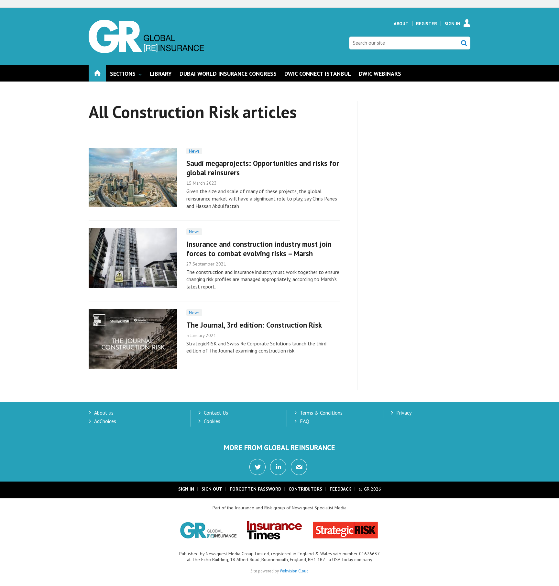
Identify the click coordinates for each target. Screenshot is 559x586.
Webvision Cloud (294, 570)
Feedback (340, 489)
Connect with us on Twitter (257, 467)
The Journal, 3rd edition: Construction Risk (254, 325)
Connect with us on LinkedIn (278, 467)
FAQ (304, 421)
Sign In (452, 23)
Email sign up (298, 467)
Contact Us (216, 412)
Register (426, 23)
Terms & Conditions (321, 412)
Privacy (403, 412)
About (401, 23)
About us (104, 412)
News (194, 151)
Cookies (212, 421)
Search (464, 43)
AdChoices (105, 421)
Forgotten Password (255, 489)
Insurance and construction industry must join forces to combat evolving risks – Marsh (259, 248)
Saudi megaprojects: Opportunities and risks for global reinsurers (262, 167)
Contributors (305, 489)
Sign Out (212, 489)
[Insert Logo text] (146, 51)
